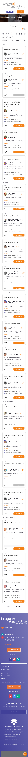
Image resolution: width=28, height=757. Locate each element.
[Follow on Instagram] (14, 659)
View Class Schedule (14, 686)
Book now (19, 68)
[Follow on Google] (14, 696)
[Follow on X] (18, 659)
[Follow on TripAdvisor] (18, 696)
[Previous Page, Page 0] (8, 606)
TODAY (10, 37)
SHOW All (5, 37)
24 (16, 606)
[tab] (6, 33)
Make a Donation (14, 649)
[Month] (24, 29)
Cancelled (19, 95)
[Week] (22, 29)
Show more (6, 60)
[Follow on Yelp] (10, 696)
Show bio (23, 54)
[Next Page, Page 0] (19, 606)
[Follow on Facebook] (10, 659)
